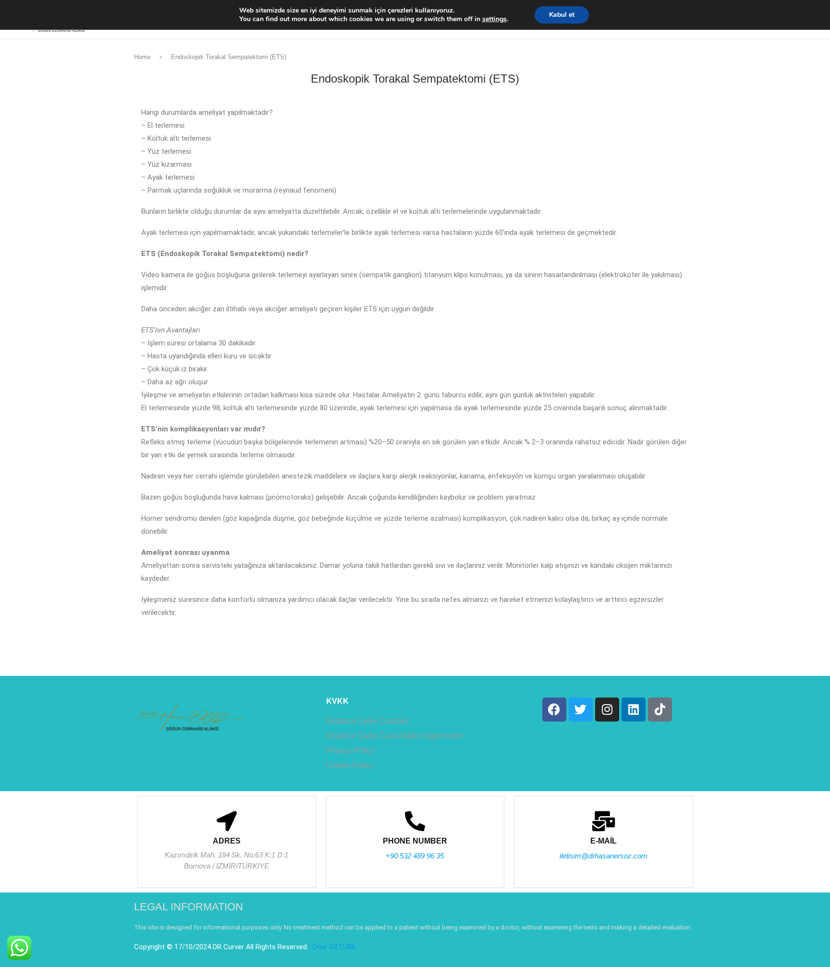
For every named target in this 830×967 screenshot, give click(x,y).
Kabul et (561, 14)
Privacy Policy (350, 751)
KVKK (337, 701)
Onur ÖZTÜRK (333, 947)
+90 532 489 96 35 (415, 856)
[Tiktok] (660, 710)
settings (494, 19)
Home (142, 57)
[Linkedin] (634, 710)
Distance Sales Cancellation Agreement (394, 736)
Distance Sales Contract (367, 721)
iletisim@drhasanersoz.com (603, 856)
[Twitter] (581, 710)
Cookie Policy (350, 766)
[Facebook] (554, 710)
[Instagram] (607, 710)
